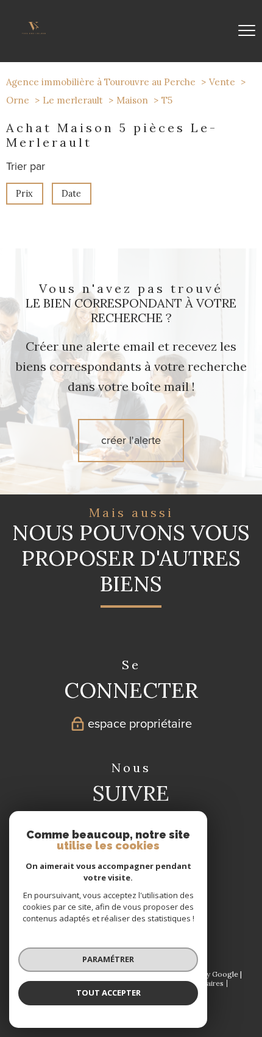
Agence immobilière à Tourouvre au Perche (101, 82)
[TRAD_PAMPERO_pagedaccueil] (34, 30)
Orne (17, 100)
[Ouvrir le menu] (247, 31)
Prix (24, 193)
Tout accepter (108, 992)
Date (72, 193)
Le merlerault (73, 100)
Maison (132, 100)
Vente (222, 82)
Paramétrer (108, 959)
